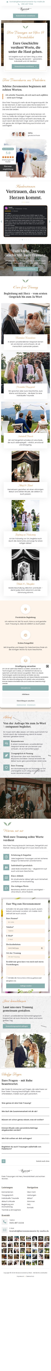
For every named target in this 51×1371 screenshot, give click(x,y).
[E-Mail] (5, 1230)
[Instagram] (3, 1161)
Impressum (31, 705)
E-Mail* (9, 936)
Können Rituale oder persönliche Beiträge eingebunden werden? (20, 1129)
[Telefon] (5, 1222)
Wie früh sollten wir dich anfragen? (17, 1138)
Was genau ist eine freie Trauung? (16, 1103)
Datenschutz (21, 705)
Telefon (12, 1220)
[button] (47, 666)
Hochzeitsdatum (13, 944)
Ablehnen (25, 694)
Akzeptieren (25, 688)
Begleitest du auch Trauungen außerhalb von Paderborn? (21, 1148)
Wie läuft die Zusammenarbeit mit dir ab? (19, 1111)
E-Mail (11, 1228)
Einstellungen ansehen (25, 701)
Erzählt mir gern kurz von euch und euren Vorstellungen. (25, 963)
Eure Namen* (12, 919)
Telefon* (10, 927)
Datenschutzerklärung (25, 978)
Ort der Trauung (13, 953)
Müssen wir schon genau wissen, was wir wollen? (23, 1120)
